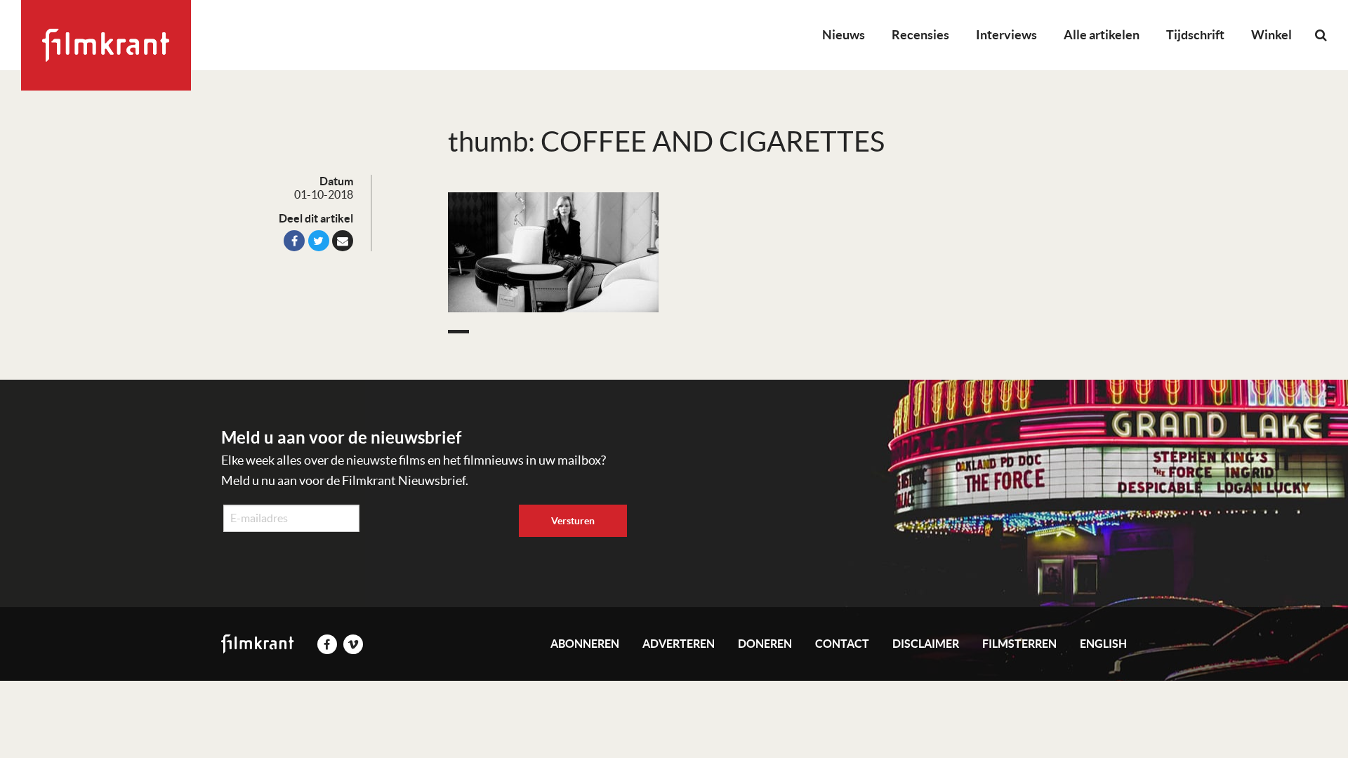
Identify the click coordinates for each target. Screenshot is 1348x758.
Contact (842, 643)
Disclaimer (925, 643)
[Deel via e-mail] (342, 240)
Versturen (573, 520)
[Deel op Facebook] (294, 240)
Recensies (920, 34)
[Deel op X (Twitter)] (318, 240)
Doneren (765, 643)
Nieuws (843, 34)
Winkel (1271, 34)
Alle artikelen (1101, 34)
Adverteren (678, 643)
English (1103, 643)
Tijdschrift (1195, 34)
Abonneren (584, 643)
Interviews (1006, 34)
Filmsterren (1019, 643)
